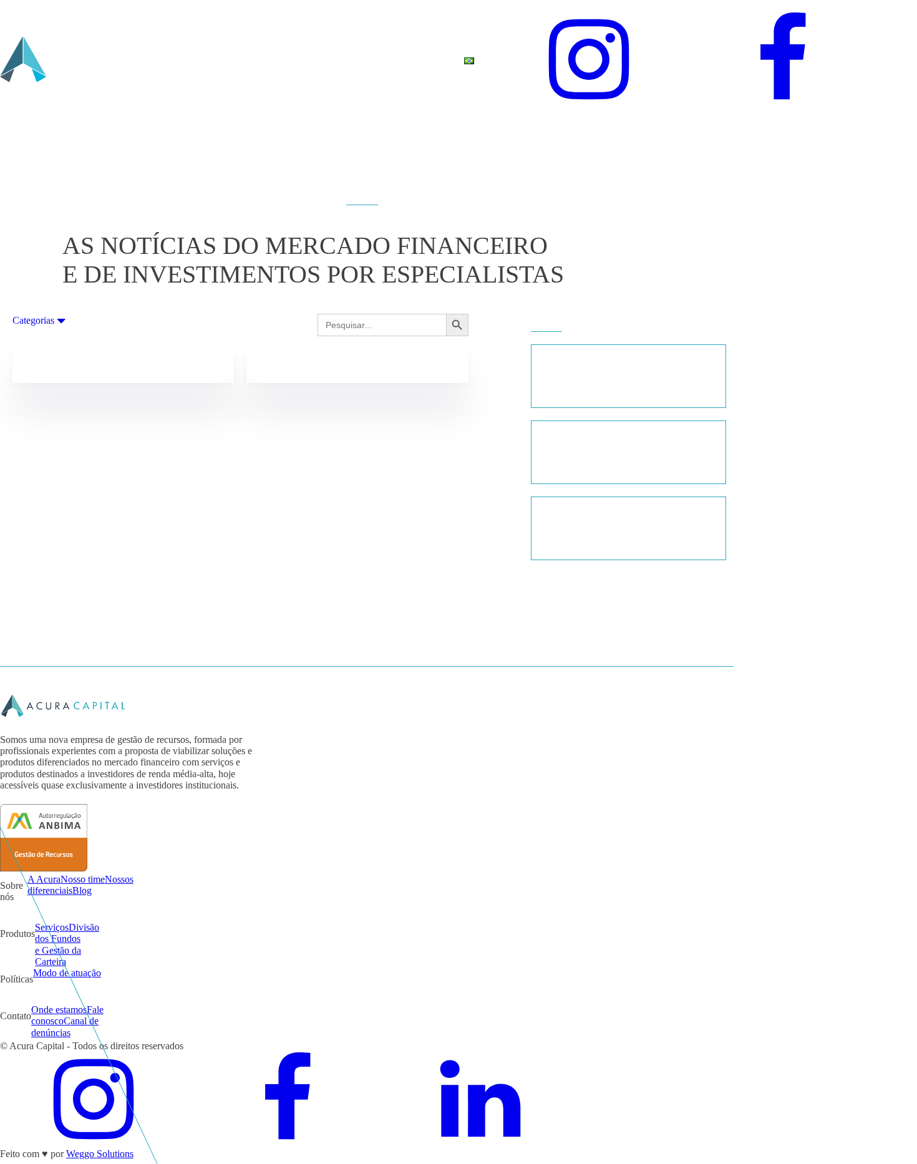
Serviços (52, 927)
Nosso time (83, 879)
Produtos (185, 49)
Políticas (250, 49)
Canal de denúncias (65, 1026)
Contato (360, 49)
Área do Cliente (422, 60)
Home (72, 49)
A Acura (44, 879)
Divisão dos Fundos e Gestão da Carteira (67, 944)
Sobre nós (125, 54)
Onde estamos (59, 1009)
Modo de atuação (67, 973)
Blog (305, 49)
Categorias (33, 320)
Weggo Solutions (99, 1153)
